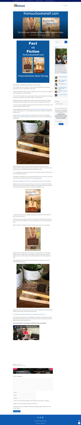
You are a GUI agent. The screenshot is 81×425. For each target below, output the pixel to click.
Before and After (16, 115)
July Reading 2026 (61, 83)
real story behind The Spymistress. (38, 109)
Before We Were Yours (28, 115)
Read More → (64, 72)
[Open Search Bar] (66, 10)
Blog (19, 10)
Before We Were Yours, (27, 181)
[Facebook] (62, 5)
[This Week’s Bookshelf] (56, 77)
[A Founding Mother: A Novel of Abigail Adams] (56, 88)
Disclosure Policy (43, 420)
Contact (34, 10)
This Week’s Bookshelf (62, 76)
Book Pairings (16, 365)
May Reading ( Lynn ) (19, 371)
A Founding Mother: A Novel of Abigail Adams (62, 88)
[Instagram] (64, 5)
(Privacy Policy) (16, 408)
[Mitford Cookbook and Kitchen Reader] (56, 81)
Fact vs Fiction (19, 364)
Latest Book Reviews (39, 371)
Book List (28, 10)
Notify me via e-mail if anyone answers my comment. (25, 403)
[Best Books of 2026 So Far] (56, 92)
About (23, 10)
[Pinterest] (66, 5)
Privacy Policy (37, 420)
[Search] (66, 42)
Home (15, 10)
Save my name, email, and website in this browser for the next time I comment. (31, 400)
